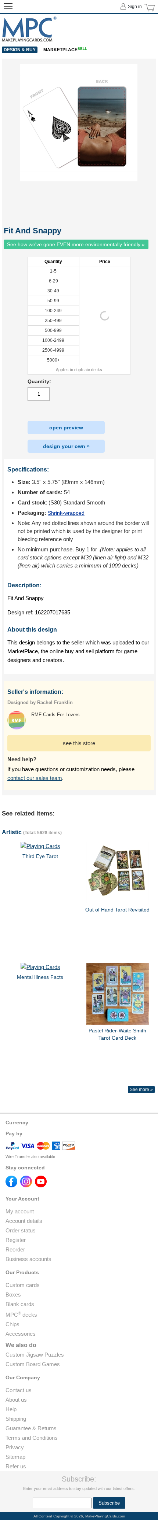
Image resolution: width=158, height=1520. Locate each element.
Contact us (19, 1390)
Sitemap (15, 1457)
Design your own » (66, 446)
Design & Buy (20, 49)
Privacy (15, 1447)
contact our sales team (34, 778)
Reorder (15, 1249)
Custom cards (23, 1285)
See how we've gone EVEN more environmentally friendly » (76, 244)
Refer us (16, 1466)
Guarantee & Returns (31, 1428)
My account (20, 1211)
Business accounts (28, 1259)
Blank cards (20, 1304)
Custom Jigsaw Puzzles (35, 1354)
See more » (141, 1089)
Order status (21, 1230)
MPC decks (21, 1315)
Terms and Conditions (32, 1438)
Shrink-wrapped (66, 513)
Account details (24, 1221)
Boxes (13, 1294)
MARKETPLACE (65, 49)
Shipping (16, 1419)
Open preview (66, 427)
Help (11, 1409)
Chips (12, 1324)
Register (16, 1240)
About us (16, 1400)
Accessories (21, 1334)
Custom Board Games (33, 1364)
